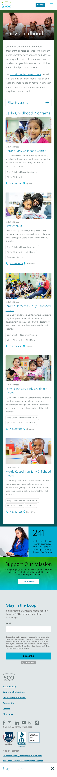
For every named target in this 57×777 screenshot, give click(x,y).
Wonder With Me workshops (25, 74)
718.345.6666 (16, 512)
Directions (8, 714)
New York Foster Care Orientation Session (23, 761)
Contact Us (8, 703)
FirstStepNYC (14, 226)
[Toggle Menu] (51, 5)
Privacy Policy (9, 686)
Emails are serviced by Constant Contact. (28, 647)
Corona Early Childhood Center (26, 151)
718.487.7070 (16, 429)
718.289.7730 (16, 183)
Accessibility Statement (14, 697)
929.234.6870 (16, 263)
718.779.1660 (16, 346)
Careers (6, 709)
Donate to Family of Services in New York (22, 756)
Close (52, 768)
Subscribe (28, 656)
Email (8, 623)
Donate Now (29, 581)
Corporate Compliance (13, 692)
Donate (40, 5)
